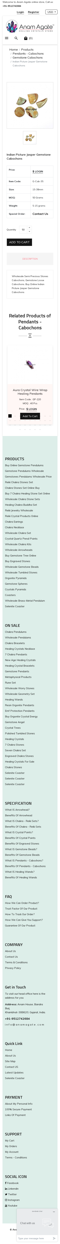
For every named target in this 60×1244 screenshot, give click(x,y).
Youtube (12, 1205)
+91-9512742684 (17, 1019)
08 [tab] (45, 416)
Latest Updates (14, 1072)
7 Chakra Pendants (16, 654)
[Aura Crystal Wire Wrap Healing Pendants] (30, 364)
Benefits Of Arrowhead (18, 815)
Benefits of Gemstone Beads (22, 854)
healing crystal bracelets (19, 665)
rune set (10, 682)
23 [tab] (30, 425)
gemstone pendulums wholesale (24, 471)
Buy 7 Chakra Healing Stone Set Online (27, 493)
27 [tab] (50, 425)
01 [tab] (10, 416)
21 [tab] (20, 425)
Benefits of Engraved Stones (22, 843)
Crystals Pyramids (15, 589)
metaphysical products (18, 677)
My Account (11, 1151)
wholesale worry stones (19, 688)
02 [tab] (15, 416)
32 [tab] (40, 429)
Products (27, 49)
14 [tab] (30, 420)
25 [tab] (40, 425)
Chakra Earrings (14, 521)
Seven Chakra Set (15, 750)
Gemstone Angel (14, 722)
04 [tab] (25, 416)
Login (20, 12)
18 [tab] (50, 420)
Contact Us (40, 214)
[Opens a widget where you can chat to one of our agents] (37, 1225)
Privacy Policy (13, 968)
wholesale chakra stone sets (22, 499)
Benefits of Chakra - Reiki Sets (23, 826)
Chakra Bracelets (15, 643)
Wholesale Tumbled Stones (21, 572)
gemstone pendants (17, 671)
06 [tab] (35, 416)
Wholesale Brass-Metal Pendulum (25, 600)
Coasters (10, 595)
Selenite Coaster (14, 606)
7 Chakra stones (14, 744)
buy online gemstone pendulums (24, 465)
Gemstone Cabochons (28, 57)
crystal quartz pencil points (21, 538)
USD (51, 12)
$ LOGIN (37, 171)
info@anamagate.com (25, 1024)
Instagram (13, 1200)
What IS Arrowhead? (17, 809)
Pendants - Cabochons (28, 53)
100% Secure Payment (18, 1109)
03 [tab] (20, 416)
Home (13, 49)
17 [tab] (45, 420)
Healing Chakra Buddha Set (21, 504)
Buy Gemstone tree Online (20, 555)
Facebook (12, 1183)
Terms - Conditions (16, 1157)
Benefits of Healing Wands (21, 877)
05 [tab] (30, 416)
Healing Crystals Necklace (20, 648)
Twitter (12, 1194)
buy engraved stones (17, 561)
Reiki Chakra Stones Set (19, 482)
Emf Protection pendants (19, 710)
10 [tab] (10, 420)
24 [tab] (35, 425)
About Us (10, 951)
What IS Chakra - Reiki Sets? (22, 821)
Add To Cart (19, 242)
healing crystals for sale (19, 761)
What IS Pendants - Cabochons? (24, 860)
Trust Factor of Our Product (21, 908)
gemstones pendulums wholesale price (28, 476)
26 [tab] (45, 425)
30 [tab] (30, 429)
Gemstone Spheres (16, 583)
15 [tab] (35, 420)
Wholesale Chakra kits (18, 544)
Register (33, 12)
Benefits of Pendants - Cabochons (25, 866)
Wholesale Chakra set (18, 533)
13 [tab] (25, 420)
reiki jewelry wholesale (19, 510)
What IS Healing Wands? (19, 871)
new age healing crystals (20, 660)
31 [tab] (35, 429)
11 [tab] (15, 420)
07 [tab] (40, 416)
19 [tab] (10, 425)
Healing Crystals (14, 739)
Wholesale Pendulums (18, 637)
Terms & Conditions (16, 962)
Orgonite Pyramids (16, 578)
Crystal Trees (13, 727)
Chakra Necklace (14, 527)
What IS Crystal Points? (19, 832)
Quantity (11, 229)
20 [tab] (15, 425)
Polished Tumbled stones (20, 733)
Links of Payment (15, 1115)
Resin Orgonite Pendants (19, 705)
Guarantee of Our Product (20, 925)
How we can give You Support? (24, 919)
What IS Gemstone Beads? (21, 849)
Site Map (10, 1061)
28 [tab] (20, 429)
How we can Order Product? (22, 903)
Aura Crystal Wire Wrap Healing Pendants (30, 392)
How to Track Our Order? (20, 914)
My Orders (11, 1146)
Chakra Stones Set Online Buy (22, 487)
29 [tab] (25, 429)
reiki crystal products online (21, 516)
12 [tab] (20, 420)
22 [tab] (25, 425)
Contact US (11, 1066)
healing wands (14, 699)
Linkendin (12, 1188)
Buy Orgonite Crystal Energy (21, 716)
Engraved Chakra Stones (19, 756)
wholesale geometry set (20, 693)
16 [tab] (40, 420)
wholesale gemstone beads (22, 566)
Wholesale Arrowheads (18, 549)
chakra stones (13, 767)
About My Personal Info (18, 1103)
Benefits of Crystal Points (20, 838)
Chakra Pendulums (15, 631)
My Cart (9, 1140)
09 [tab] (50, 416)
